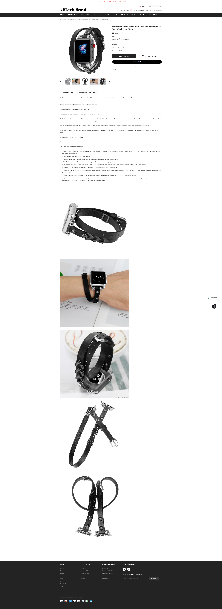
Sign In (148, 10)
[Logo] (73, 9)
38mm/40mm (125, 39)
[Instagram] (124, 569)
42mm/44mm (116, 39)
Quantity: (114, 44)
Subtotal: (114, 51)
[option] (85, 50)
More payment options (137, 65)
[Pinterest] (128, 569)
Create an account (157, 10)
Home (62, 19)
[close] (161, 2)
